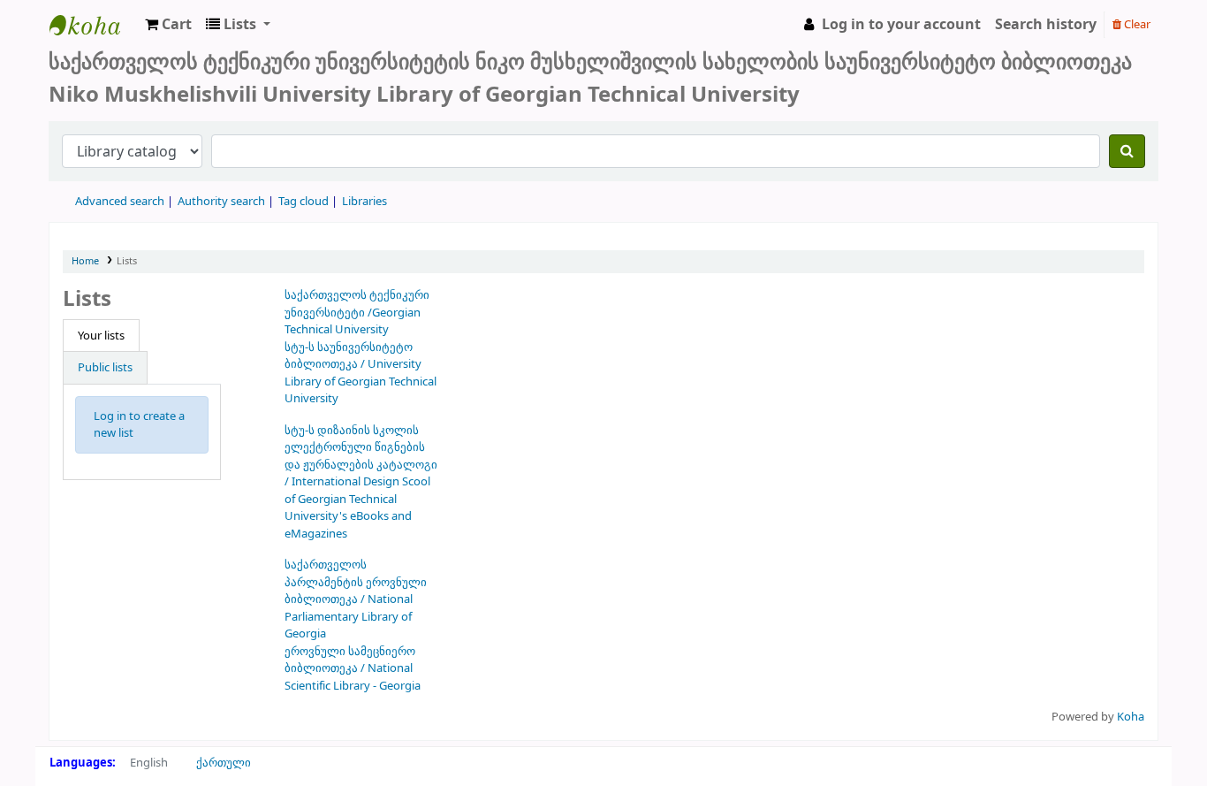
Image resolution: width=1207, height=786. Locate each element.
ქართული (223, 762)
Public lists (105, 367)
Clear (1135, 24)
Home (85, 261)
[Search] (1127, 151)
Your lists (101, 335)
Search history (1046, 24)
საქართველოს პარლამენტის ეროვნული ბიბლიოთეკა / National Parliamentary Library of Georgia (356, 599)
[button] (168, 24)
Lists (127, 261)
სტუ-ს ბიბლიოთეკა (93, 24)
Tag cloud (303, 201)
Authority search (221, 201)
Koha (1130, 716)
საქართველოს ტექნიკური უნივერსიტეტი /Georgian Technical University (357, 312)
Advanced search (119, 201)
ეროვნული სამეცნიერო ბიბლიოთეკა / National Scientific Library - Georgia (353, 668)
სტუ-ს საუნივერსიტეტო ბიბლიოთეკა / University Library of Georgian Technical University (360, 373)
